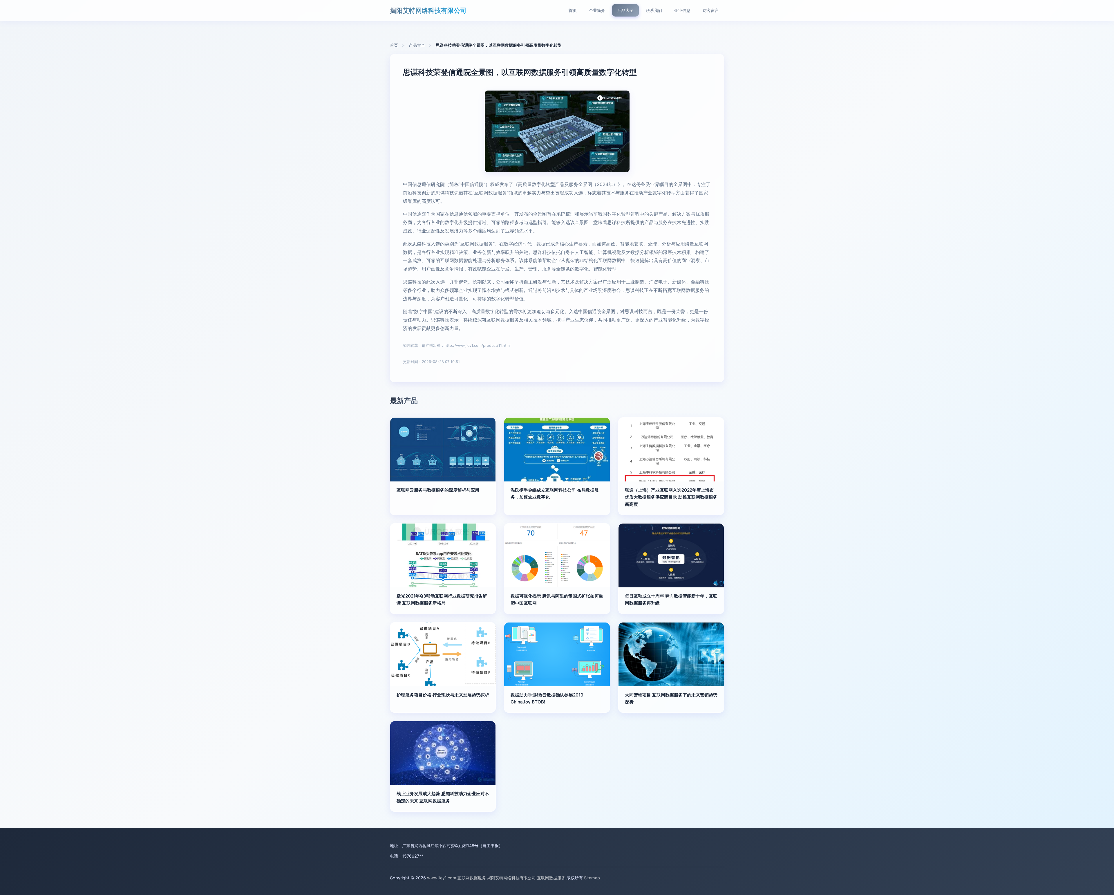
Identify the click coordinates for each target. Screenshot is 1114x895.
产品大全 (625, 10)
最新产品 (404, 400)
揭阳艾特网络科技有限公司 (428, 10)
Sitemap (592, 877)
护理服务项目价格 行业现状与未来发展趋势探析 (443, 695)
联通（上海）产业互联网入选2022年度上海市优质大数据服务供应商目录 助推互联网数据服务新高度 (671, 497)
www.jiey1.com (441, 877)
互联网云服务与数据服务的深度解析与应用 (438, 490)
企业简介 (597, 10)
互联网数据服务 (471, 877)
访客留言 (711, 10)
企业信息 (682, 10)
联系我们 (654, 10)
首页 (573, 10)
